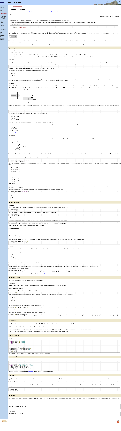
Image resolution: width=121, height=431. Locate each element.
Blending (2, 25)
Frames (2, 22)
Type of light (11, 11)
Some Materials (30, 416)
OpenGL (1, 10)
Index (1, 33)
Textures (2, 26)
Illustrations (2, 35)
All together (33, 11)
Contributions (2, 38)
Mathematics (2, 9)
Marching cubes (3, 29)
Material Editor (4, 16)
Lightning (58, 11)
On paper (2, 36)
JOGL (1, 32)
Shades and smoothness (3, 18)
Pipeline (2, 21)
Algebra (15, 132)
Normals (53, 11)
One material (47, 11)
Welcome (2, 7)
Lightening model (26, 11)
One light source (40, 11)
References (2, 39)
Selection (2, 28)
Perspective (3, 19)
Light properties (18, 11)
